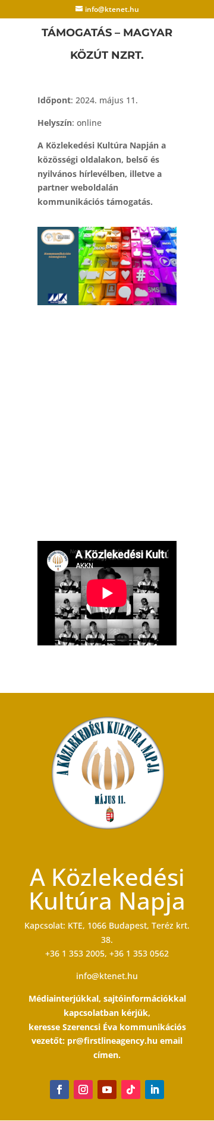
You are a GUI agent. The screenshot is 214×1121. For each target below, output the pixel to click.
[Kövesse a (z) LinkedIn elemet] (154, 1089)
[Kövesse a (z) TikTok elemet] (130, 1089)
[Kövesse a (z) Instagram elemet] (83, 1089)
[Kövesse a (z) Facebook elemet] (59, 1089)
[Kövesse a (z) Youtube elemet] (107, 1089)
